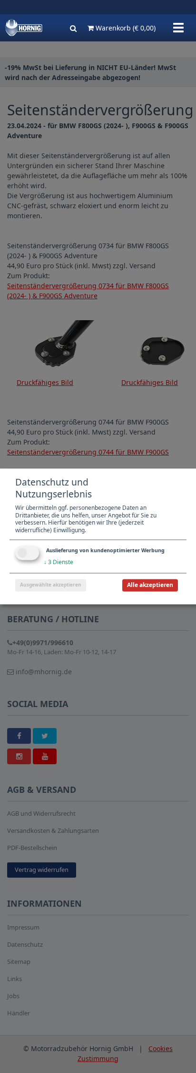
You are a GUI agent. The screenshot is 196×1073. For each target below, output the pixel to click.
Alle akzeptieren (150, 585)
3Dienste (58, 562)
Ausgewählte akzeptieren (50, 585)
